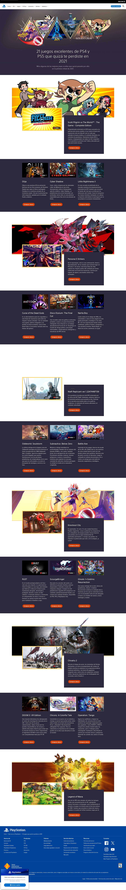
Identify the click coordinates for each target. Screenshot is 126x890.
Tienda (9, 6)
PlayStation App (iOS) (108, 854)
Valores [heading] (46, 838)
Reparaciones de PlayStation (71, 848)
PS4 (25, 843)
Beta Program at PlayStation (110, 859)
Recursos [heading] (86, 838)
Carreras (6, 843)
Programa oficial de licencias (91, 852)
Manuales (66, 855)
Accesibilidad (47, 843)
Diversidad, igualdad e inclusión (52, 848)
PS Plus (24, 6)
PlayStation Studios (9, 845)
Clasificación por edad (89, 845)
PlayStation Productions (10, 848)
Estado (65, 845)
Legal (83, 879)
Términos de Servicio (89, 841)
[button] (35, 170)
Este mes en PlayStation (14, 834)
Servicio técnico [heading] (69, 838)
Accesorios (30, 6)
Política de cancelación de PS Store (92, 843)
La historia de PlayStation (10, 852)
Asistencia (44, 6)
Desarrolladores (88, 850)
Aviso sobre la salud (89, 848)
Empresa (6, 850)
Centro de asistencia (69, 841)
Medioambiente (48, 841)
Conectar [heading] (106, 838)
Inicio (5, 834)
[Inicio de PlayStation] (4, 6)
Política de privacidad (91, 879)
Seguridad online (48, 845)
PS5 (14, 6)
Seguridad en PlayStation (70, 843)
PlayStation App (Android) (109, 856)
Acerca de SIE (7, 841)
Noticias (38, 6)
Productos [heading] (27, 838)
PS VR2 (25, 845)
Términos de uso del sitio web (106, 879)
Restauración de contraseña (71, 850)
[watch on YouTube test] (43, 175)
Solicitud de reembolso (69, 852)
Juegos (18, 6)
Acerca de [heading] (7, 838)
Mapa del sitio (118, 879)
